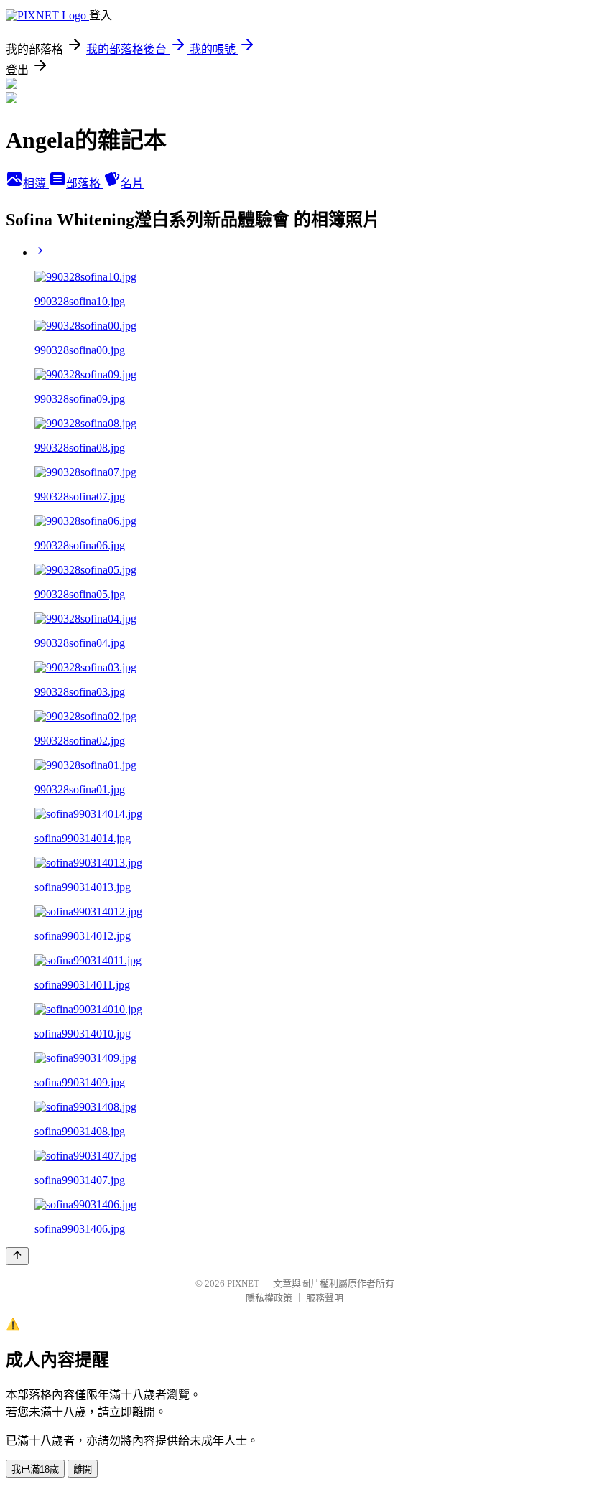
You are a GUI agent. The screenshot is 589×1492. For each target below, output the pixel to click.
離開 (82, 1469)
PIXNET (243, 1283)
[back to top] (17, 1256)
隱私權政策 (269, 1297)
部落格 (84, 183)
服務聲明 (324, 1297)
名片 (132, 183)
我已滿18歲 (35, 1469)
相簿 (36, 183)
